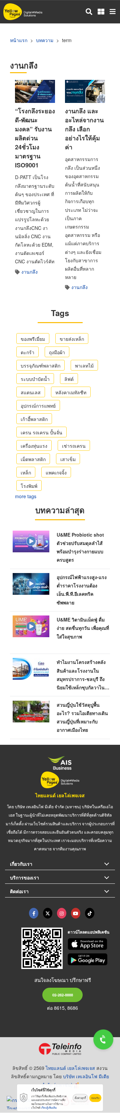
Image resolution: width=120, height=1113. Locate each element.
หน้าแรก (18, 40)
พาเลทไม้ (84, 365)
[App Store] (91, 944)
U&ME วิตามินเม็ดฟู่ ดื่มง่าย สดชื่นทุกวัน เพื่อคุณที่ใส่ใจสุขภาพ (83, 628)
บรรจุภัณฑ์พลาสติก (40, 365)
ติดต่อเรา (19, 891)
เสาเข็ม (68, 459)
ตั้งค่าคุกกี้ (80, 1098)
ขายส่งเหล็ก (72, 338)
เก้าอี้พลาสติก (34, 419)
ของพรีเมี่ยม (33, 338)
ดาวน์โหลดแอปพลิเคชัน (88, 932)
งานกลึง (29, 271)
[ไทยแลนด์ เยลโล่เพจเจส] (47, 913)
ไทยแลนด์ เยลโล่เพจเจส (60, 795)
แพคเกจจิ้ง (56, 472)
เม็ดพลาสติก (33, 459)
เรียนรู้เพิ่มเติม (49, 1107)
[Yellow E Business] (33, 913)
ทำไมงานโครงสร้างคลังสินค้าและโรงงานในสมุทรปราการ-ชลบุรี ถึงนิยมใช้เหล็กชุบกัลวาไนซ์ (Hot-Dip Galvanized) (82, 679)
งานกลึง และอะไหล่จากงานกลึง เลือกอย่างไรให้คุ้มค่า (84, 129)
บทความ (44, 40)
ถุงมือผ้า (57, 352)
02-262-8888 (62, 994)
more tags (25, 496)
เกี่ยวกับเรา (21, 863)
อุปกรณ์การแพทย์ (38, 405)
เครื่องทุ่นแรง (34, 445)
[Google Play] (91, 959)
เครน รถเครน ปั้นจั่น (41, 432)
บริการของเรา (24, 877)
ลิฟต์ (69, 379)
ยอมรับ (95, 1098)
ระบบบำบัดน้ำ (35, 379)
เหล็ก (26, 472)
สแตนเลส (31, 392)
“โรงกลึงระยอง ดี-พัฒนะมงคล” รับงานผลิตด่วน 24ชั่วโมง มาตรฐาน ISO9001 (35, 138)
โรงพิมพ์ (29, 485)
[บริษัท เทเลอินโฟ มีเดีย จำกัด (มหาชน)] (60, 1049)
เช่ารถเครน (74, 445)
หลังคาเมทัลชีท (70, 392)
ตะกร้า (27, 352)
